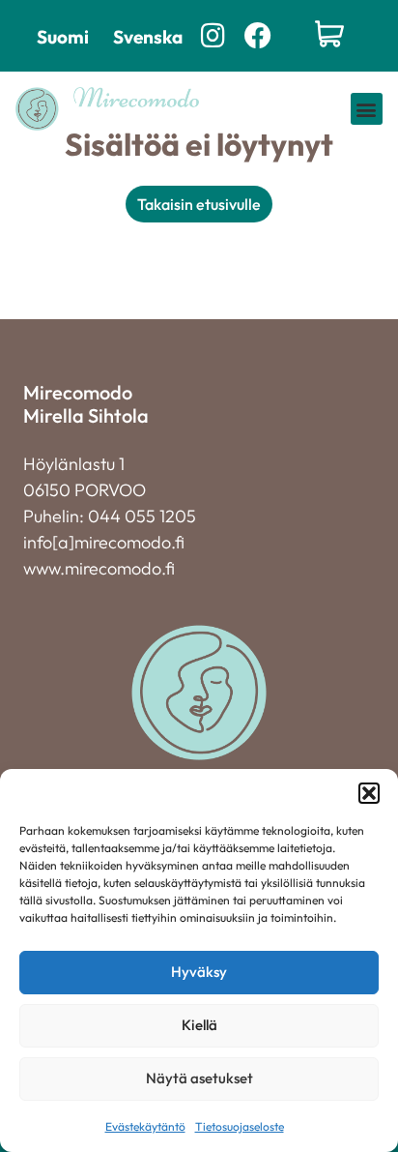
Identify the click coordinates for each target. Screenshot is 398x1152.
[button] (369, 793)
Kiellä (199, 1025)
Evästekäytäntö (145, 1126)
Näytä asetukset (199, 1078)
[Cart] (329, 36)
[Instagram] (213, 35)
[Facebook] (257, 35)
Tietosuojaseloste (239, 1126)
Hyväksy (199, 971)
